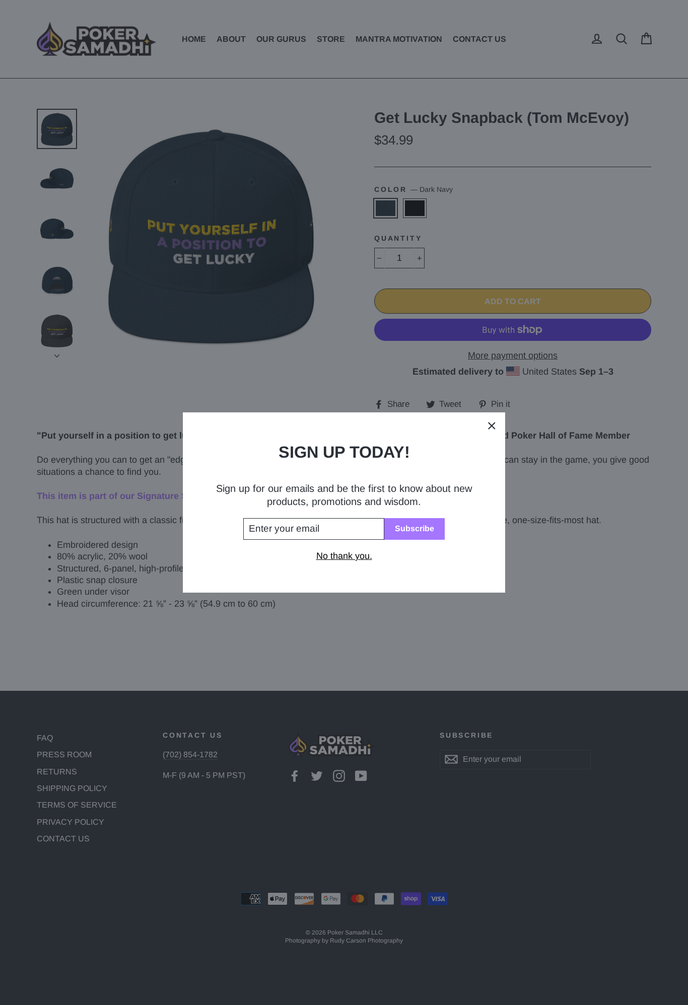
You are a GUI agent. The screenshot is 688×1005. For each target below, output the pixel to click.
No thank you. (344, 556)
